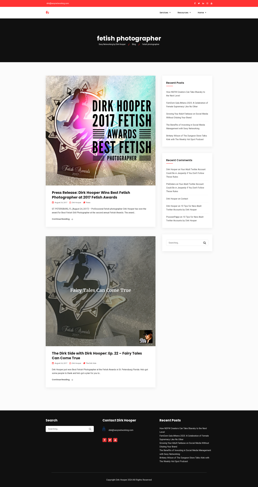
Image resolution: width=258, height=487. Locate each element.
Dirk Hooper (172, 169)
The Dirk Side (91, 363)
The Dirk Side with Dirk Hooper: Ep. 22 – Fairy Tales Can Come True (97, 355)
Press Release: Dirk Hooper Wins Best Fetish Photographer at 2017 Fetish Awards (91, 195)
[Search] (205, 243)
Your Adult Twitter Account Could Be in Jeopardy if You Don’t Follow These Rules (185, 173)
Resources (183, 12)
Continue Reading (61, 219)
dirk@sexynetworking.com (57, 3)
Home (201, 12)
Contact (184, 198)
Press (88, 203)
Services (164, 12)
